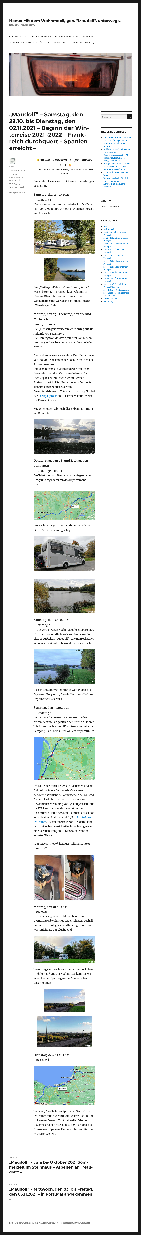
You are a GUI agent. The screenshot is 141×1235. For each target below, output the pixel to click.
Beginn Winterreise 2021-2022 (17, 187)
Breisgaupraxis (47, 396)
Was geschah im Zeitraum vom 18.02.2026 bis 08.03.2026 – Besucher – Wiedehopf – (117, 167)
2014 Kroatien (109, 296)
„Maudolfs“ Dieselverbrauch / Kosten (29, 42)
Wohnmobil (108, 229)
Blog (20, 180)
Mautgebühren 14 (17, 193)
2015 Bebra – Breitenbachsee (116, 293)
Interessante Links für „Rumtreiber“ (74, 36)
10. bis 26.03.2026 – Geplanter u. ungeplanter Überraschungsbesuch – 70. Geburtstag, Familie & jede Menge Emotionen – (116, 155)
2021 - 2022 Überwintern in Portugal (16, 177)
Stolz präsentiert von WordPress (75, 1223)
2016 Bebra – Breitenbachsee (116, 290)
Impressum (59, 42)
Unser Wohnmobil (40, 36)
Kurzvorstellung (18, 36)
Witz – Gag (108, 301)
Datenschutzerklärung (81, 42)
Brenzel (12, 167)
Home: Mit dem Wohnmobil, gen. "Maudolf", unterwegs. (65, 20)
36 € (11, 184)
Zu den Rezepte (110, 299)
